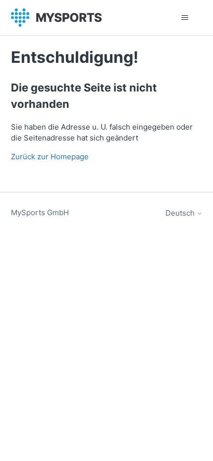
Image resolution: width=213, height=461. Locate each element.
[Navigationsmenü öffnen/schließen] (185, 18)
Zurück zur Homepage (50, 156)
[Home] (57, 17)
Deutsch (181, 213)
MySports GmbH (40, 212)
